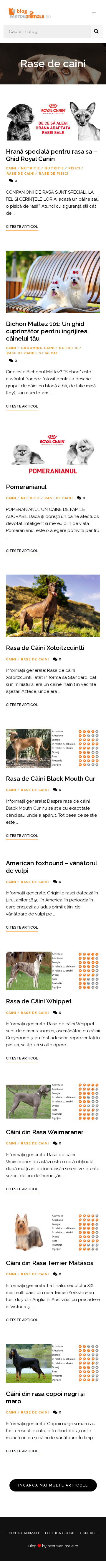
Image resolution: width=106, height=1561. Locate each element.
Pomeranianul (26, 486)
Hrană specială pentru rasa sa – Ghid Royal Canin (51, 155)
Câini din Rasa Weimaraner (45, 1132)
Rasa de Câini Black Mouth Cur (50, 778)
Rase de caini (20, 174)
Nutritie (30, 168)
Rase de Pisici (53, 174)
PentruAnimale (24, 1533)
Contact (88, 1533)
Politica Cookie (60, 1533)
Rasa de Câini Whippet (39, 1001)
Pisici (74, 168)
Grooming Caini (37, 348)
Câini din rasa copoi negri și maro (45, 1397)
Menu (94, 13)
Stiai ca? (48, 353)
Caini (11, 168)
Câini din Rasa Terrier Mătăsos (49, 1263)
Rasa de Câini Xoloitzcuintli (45, 647)
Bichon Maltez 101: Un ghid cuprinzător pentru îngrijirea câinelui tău (46, 331)
